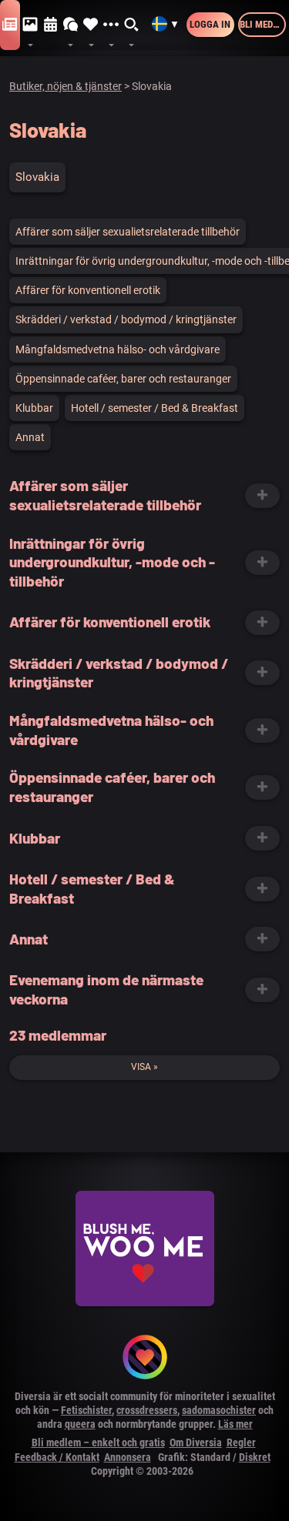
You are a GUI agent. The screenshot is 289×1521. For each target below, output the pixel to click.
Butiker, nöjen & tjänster (65, 86)
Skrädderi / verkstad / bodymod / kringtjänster (126, 319)
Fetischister (86, 1410)
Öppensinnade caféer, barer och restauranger (123, 379)
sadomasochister (219, 1410)
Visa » (144, 1066)
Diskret (255, 1457)
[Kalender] (51, 25)
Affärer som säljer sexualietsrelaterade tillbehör (127, 232)
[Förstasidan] (10, 25)
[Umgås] (71, 25)
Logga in (210, 24)
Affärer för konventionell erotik (87, 290)
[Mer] (111, 25)
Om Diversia (196, 1442)
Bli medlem (263, 24)
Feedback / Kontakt (57, 1457)
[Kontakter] (91, 25)
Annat (30, 437)
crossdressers (146, 1410)
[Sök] (132, 25)
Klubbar (34, 408)
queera (80, 1424)
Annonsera (127, 1457)
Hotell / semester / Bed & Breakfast (154, 408)
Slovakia (37, 177)
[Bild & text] (30, 25)
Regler (241, 1442)
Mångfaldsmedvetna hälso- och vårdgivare (117, 349)
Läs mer (235, 1424)
